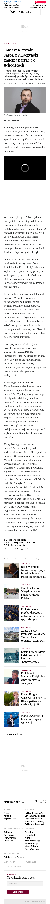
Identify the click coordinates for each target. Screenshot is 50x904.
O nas (6, 813)
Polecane (18, 559)
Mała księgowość (32, 841)
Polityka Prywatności (34, 813)
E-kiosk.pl (29, 832)
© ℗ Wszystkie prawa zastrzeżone (19, 542)
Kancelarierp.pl (31, 843)
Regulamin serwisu (33, 819)
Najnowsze (29, 559)
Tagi (37, 559)
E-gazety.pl (30, 835)
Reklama (8, 832)
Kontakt (7, 816)
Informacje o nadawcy (34, 821)
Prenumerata (10, 838)
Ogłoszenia (9, 835)
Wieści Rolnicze (31, 846)
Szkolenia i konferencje (14, 857)
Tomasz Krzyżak (11, 120)
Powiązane (8, 559)
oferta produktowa (12, 866)
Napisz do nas (10, 819)
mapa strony (9, 862)
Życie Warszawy (32, 849)
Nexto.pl (28, 838)
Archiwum (8, 841)
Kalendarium (30, 862)
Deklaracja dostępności (35, 824)
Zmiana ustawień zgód (35, 816)
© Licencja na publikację (15, 540)
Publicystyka (24, 12)
